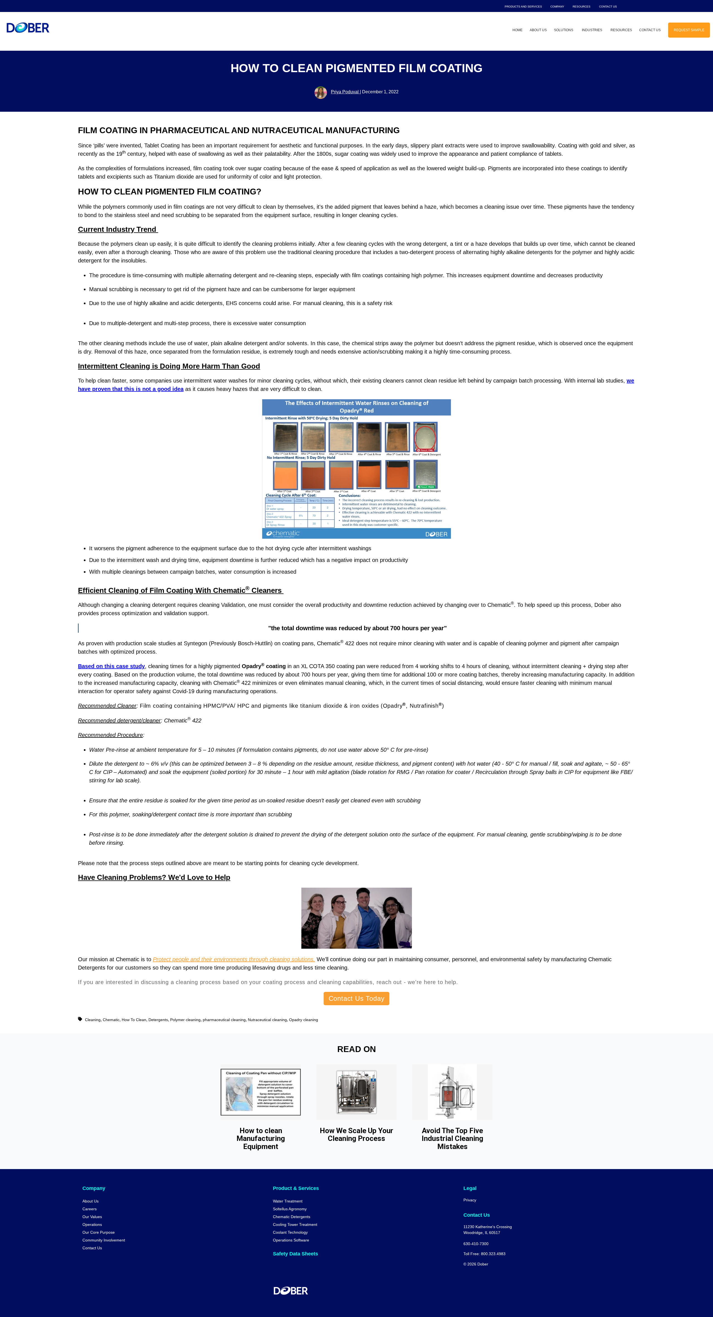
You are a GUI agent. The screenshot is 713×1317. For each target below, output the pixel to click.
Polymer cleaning (185, 1019)
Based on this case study (111, 666)
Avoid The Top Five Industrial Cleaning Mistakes (452, 1138)
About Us (538, 30)
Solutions (563, 30)
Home (517, 30)
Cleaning (93, 1019)
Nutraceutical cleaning (267, 1019)
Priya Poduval (345, 91)
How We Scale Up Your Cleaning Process (356, 1134)
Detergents (158, 1019)
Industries (592, 30)
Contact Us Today (357, 998)
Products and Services (523, 6)
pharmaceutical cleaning (224, 1019)
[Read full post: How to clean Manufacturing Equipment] (261, 1092)
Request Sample (689, 30)
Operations (92, 1224)
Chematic (111, 1019)
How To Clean (134, 1019)
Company (557, 6)
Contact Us (608, 6)
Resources (581, 6)
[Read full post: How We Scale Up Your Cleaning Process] (356, 1092)
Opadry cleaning (303, 1019)
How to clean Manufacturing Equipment (260, 1138)
